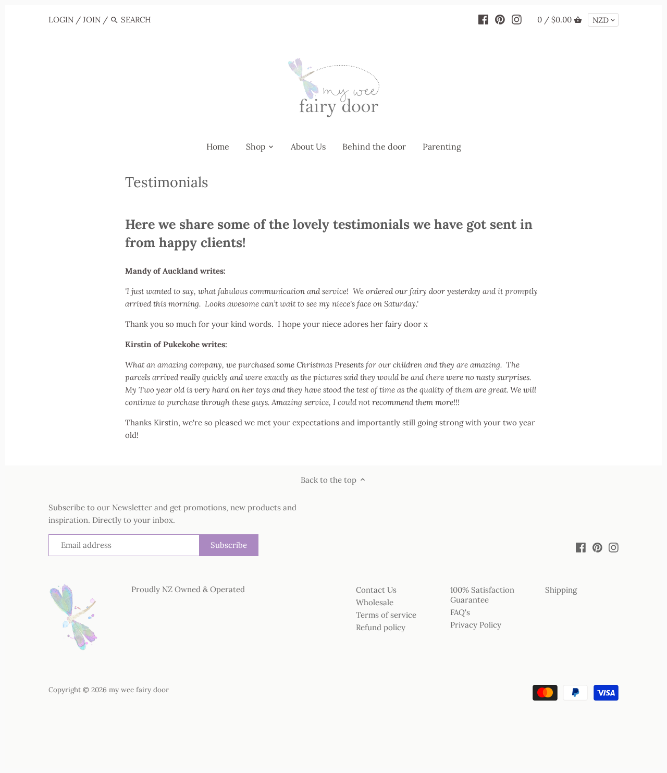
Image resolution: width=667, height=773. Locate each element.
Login (60, 19)
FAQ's (460, 612)
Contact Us (376, 590)
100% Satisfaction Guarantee (482, 595)
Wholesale (374, 602)
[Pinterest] (500, 19)
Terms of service (386, 615)
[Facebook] (483, 19)
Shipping (561, 590)
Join (92, 19)
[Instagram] (517, 19)
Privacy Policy (475, 625)
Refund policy (380, 627)
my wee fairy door (139, 689)
